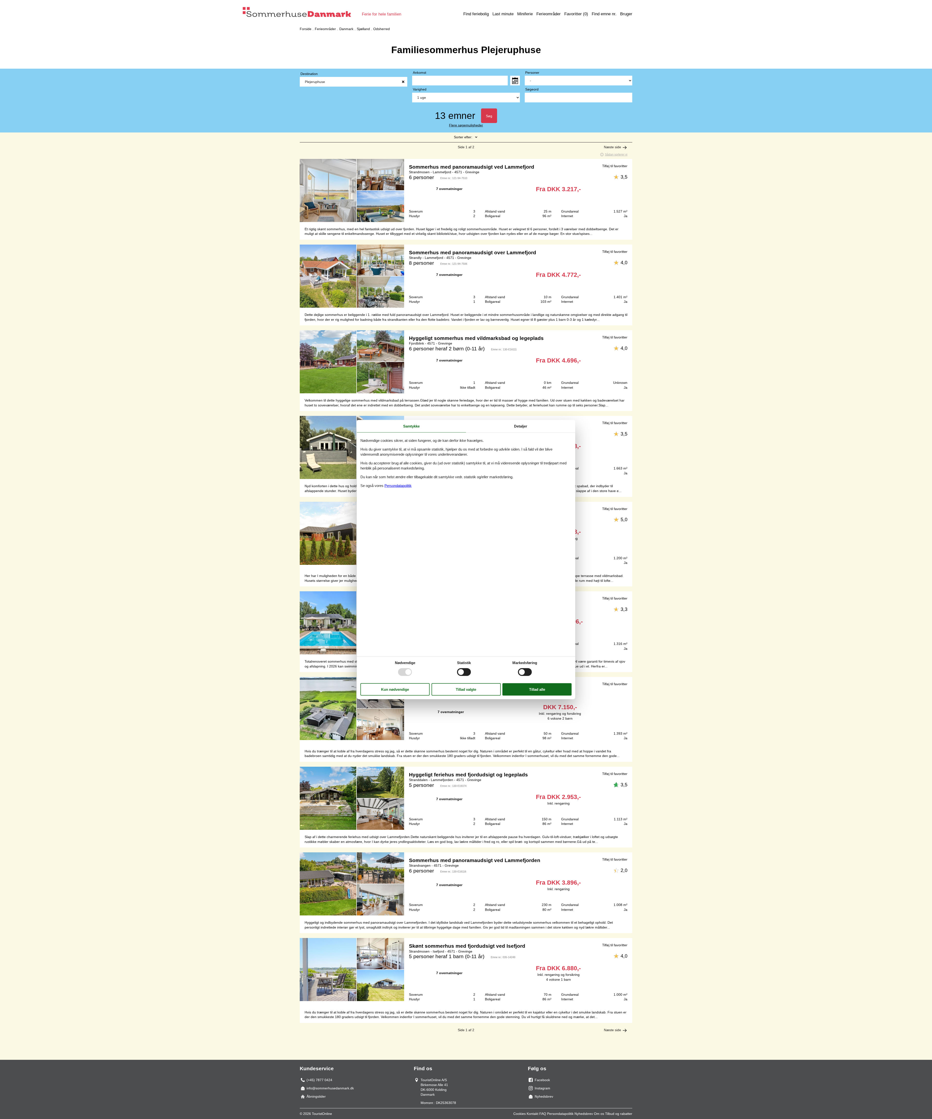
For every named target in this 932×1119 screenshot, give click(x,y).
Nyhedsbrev (583, 1114)
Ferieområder (548, 14)
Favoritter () (576, 14)
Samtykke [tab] (411, 426)
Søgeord (532, 89)
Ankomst (419, 72)
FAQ (542, 1114)
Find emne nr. (604, 14)
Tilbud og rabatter (618, 1114)
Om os (599, 1114)
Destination (309, 74)
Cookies (519, 1114)
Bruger (626, 14)
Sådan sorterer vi (616, 154)
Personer (532, 72)
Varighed (419, 89)
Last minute (503, 14)
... (515, 80)
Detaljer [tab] (520, 426)
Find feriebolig (476, 14)
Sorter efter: (463, 137)
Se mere (466, 190)
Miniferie (525, 14)
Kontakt (532, 1114)
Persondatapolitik (560, 1114)
